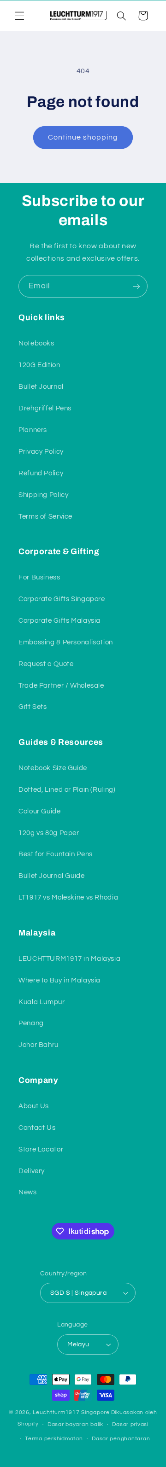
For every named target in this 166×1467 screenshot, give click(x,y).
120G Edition (39, 365)
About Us (33, 1106)
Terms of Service (45, 516)
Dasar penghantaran (121, 1438)
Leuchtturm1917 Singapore (71, 1412)
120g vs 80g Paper (48, 833)
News (27, 1192)
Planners (32, 430)
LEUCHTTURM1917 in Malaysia (69, 958)
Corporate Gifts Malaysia (59, 620)
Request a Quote (45, 663)
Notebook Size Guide (52, 768)
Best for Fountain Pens (55, 854)
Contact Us (36, 1127)
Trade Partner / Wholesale (61, 685)
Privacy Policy (41, 451)
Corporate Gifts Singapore (61, 599)
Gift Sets (32, 706)
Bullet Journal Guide (51, 875)
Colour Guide (39, 811)
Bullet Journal (41, 386)
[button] (19, 15)
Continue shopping (83, 137)
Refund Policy (40, 473)
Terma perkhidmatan (54, 1438)
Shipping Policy (43, 494)
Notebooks (36, 343)
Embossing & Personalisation (65, 642)
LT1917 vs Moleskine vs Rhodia (68, 897)
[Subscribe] (136, 286)
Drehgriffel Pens (44, 408)
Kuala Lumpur (41, 1002)
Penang (31, 1023)
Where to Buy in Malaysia (59, 980)
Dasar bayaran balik (75, 1424)
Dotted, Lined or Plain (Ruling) (67, 789)
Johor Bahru (38, 1044)
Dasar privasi (130, 1424)
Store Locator (40, 1149)
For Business (39, 577)
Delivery (31, 1171)
